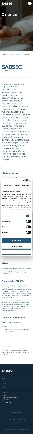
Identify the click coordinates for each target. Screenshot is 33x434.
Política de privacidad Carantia (20, 352)
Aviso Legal (16, 409)
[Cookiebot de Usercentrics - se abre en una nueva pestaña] (23, 180)
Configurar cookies (17, 246)
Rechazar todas (16, 252)
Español (17, 422)
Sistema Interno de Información (16, 419)
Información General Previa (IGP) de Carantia (15, 350)
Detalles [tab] (17, 185)
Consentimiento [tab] (7, 185)
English (21, 422)
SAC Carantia (6, 352)
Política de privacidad (16, 412)
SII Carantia (5, 354)
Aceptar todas (16, 240)
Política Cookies (16, 416)
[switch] (28, 221)
